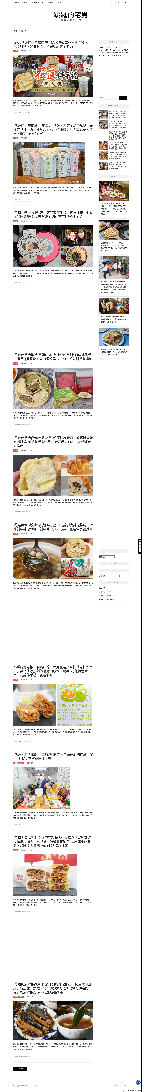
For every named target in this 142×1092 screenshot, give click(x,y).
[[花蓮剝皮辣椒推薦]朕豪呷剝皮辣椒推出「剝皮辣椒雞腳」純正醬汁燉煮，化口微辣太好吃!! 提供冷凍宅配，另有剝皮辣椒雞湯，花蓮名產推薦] (53, 1020)
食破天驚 (25, 3)
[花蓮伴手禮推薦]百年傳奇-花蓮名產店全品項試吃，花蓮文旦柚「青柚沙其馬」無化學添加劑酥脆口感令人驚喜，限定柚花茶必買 (53, 129)
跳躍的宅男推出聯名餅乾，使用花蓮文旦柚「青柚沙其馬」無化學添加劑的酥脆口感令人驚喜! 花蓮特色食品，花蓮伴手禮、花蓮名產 (53, 671)
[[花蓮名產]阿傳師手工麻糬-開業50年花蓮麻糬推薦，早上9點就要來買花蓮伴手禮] (41, 788)
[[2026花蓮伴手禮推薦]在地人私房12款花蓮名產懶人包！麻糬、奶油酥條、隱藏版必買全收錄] (53, 76)
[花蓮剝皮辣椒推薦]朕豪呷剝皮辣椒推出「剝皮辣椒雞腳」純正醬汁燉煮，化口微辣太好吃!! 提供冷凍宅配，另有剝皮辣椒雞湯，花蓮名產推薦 (52, 988)
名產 (15, 51)
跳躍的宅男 (71, 15)
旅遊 (43, 3)
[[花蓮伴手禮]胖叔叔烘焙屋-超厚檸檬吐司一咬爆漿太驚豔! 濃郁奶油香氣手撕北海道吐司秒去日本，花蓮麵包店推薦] (53, 475)
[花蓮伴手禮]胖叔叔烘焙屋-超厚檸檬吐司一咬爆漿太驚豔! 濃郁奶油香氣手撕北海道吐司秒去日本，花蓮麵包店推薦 (53, 442)
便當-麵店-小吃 (18, 763)
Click (140, 546)
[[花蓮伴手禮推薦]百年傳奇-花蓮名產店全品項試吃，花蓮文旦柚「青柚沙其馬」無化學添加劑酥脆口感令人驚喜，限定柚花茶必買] (49, 163)
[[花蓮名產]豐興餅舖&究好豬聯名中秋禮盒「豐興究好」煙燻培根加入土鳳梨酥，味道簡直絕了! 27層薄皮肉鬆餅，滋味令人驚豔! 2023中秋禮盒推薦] (45, 875)
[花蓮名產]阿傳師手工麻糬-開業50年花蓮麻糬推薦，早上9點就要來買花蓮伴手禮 (53, 756)
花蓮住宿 (16, 3)
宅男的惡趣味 (35, 3)
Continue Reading (22, 112)
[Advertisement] (53, 323)
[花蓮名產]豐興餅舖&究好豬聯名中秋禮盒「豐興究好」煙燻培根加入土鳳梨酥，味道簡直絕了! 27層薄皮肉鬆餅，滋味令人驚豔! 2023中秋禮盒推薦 (53, 841)
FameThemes (125, 1086)
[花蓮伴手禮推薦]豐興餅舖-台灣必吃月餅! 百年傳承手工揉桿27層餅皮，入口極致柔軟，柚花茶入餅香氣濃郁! (53, 357)
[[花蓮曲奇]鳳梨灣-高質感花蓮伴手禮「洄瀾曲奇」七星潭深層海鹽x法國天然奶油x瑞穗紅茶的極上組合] (53, 246)
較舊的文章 (21, 1069)
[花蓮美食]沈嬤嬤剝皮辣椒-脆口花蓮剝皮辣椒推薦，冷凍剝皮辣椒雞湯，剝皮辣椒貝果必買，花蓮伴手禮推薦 (53, 527)
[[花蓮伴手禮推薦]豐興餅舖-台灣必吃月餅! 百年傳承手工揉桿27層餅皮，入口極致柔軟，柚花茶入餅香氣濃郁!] (53, 388)
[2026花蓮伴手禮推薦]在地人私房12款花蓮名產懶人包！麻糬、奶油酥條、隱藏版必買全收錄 (50, 44)
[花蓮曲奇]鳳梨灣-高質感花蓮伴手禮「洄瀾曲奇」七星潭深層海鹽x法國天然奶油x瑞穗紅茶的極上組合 (53, 214)
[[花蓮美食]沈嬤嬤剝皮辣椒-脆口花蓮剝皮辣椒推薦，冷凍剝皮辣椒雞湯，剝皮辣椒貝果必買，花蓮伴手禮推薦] (53, 558)
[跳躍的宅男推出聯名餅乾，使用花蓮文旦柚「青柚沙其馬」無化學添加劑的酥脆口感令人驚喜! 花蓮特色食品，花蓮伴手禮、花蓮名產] (52, 705)
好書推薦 (51, 3)
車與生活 (59, 3)
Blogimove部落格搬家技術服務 (131, 1091)
